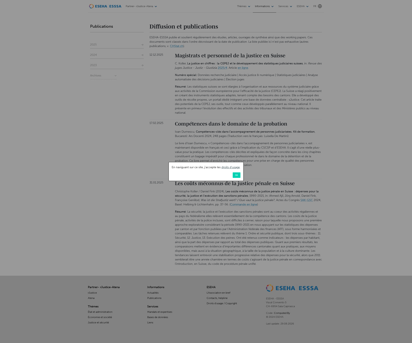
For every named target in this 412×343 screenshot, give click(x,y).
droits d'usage (230, 167)
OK (236, 175)
